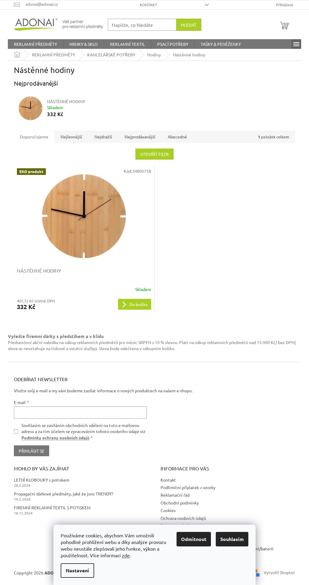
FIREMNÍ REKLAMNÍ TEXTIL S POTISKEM (52, 507)
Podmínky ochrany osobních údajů (55, 437)
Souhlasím (232, 539)
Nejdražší (103, 136)
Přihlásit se (31, 451)
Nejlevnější (71, 136)
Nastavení (77, 570)
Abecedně (177, 136)
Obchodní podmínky (180, 502)
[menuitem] (35, 44)
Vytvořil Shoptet (279, 572)
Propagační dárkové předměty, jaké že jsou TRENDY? (63, 493)
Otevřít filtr (154, 154)
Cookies (168, 510)
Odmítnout (193, 539)
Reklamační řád (175, 495)
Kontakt (148, 4)
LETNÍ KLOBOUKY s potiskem (41, 479)
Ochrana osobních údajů (183, 518)
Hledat (188, 24)
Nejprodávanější (140, 136)
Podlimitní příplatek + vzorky (188, 487)
